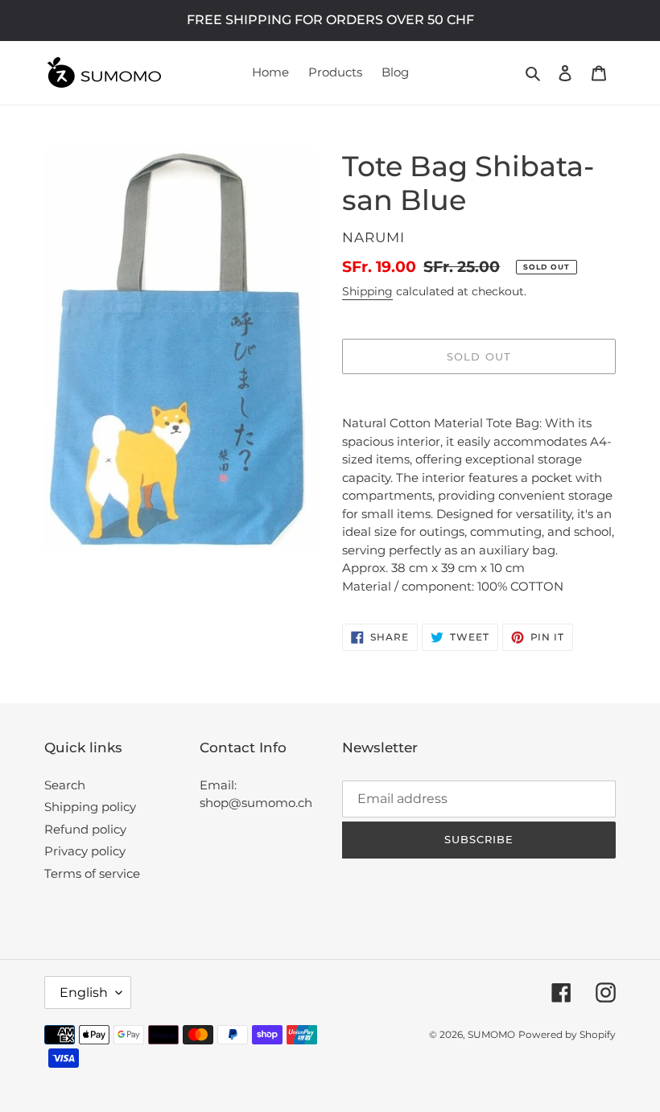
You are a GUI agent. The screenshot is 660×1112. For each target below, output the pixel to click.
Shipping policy (90, 806)
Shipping (367, 291)
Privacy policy (85, 851)
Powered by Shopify (567, 1034)
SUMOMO (491, 1034)
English (84, 992)
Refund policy (85, 829)
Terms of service (92, 873)
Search (64, 785)
